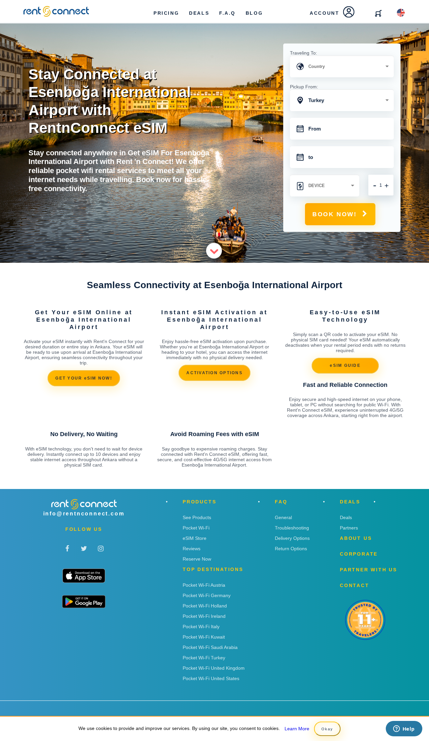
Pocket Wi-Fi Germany (207, 595)
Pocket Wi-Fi (196, 527)
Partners (349, 527)
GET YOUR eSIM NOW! (83, 378)
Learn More (297, 728)
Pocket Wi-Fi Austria (204, 585)
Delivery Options (292, 538)
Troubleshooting (292, 527)
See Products (197, 517)
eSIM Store (194, 538)
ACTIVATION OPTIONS (214, 372)
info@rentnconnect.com (84, 513)
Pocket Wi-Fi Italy (201, 626)
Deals (346, 517)
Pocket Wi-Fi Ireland (204, 616)
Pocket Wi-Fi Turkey (204, 657)
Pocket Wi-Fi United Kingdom (214, 668)
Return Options (291, 548)
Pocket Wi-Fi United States (211, 678)
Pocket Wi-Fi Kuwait (204, 637)
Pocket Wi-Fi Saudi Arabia (210, 647)
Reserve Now (197, 559)
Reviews (191, 548)
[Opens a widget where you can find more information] (403, 729)
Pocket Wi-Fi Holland (205, 605)
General (283, 517)
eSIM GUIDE (345, 365)
